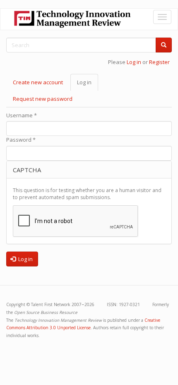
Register (159, 62)
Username (21, 115)
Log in (134, 62)
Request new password (42, 98)
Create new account (38, 82)
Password (21, 139)
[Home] (72, 19)
